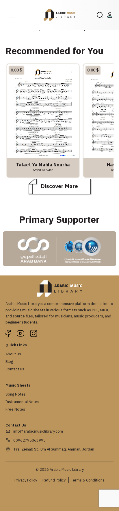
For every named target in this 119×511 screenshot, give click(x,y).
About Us (13, 354)
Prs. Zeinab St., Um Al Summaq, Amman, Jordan (53, 449)
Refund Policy (54, 480)
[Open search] (99, 15)
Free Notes (15, 409)
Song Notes (15, 394)
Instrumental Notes (22, 402)
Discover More (59, 186)
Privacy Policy (25, 480)
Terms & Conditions (88, 480)
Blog (9, 361)
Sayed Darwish (43, 170)
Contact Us (14, 369)
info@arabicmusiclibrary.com (38, 431)
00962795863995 (29, 440)
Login (110, 15)
